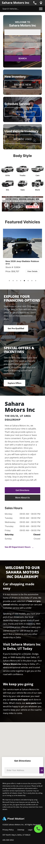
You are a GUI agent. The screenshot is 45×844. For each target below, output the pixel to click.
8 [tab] (35, 281)
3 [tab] (22, 209)
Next (39, 207)
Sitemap (20, 829)
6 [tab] (28, 281)
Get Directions (22, 490)
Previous (12, 207)
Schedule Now (22, 111)
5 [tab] (24, 281)
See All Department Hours (19, 547)
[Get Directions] (41, 2)
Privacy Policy (8, 829)
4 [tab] (26, 209)
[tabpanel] (22, 203)
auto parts (31, 703)
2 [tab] (18, 209)
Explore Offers (14, 383)
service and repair (19, 699)
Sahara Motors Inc (15, 3)
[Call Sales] (34, 2)
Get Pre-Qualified (16, 328)
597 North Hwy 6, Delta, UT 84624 (16, 835)
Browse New (22, 84)
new (30, 601)
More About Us (22, 497)
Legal (30, 829)
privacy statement (29, 807)
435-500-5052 (8, 840)
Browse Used (23, 139)
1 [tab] (15, 209)
